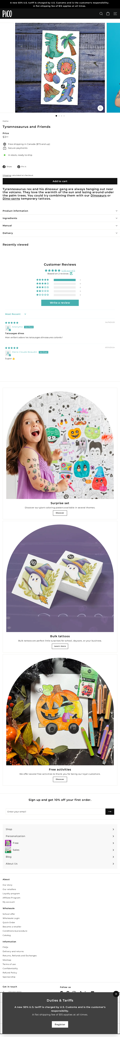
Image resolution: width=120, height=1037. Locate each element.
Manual (7, 225)
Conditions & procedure (15, 931)
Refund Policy (10, 972)
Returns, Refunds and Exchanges (20, 955)
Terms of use (9, 964)
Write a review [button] (60, 302)
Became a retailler (12, 926)
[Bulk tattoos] (60, 578)
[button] (42, 280)
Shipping (7, 175)
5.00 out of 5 (68, 270)
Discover (60, 513)
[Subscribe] (109, 811)
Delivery (8, 233)
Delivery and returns (13, 951)
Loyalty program (11, 893)
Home (6, 121)
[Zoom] (100, 108)
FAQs (5, 947)
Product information (15, 210)
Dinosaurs (98, 195)
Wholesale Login (11, 918)
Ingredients (10, 218)
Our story (7, 885)
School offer (9, 914)
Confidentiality (10, 968)
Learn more (60, 646)
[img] (11, 322)
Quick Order (9, 922)
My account (9, 902)
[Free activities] (60, 711)
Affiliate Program (11, 898)
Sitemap (7, 960)
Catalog (7, 935)
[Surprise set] (60, 445)
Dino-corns (11, 198)
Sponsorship (9, 977)
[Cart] (108, 13)
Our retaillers (9, 889)
